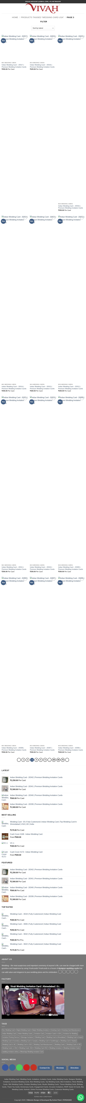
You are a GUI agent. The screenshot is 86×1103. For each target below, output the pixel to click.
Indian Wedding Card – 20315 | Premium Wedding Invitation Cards (70, 207)
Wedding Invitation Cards (72, 1048)
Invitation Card (39, 1033)
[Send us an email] (72, 972)
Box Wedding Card (8, 1030)
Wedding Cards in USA (9, 1048)
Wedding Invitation (55, 1048)
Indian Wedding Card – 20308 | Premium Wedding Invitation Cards (14, 749)
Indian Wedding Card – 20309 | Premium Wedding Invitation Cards (70, 568)
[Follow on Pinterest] (76, 972)
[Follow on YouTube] (33, 1067)
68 (54, 760)
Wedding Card (39, 1037)
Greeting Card (55, 1030)
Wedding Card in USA (25, 1044)
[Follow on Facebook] (60, 972)
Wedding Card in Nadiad (68, 1041)
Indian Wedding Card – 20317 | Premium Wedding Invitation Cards (14, 66)
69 (58, 760)
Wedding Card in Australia (10, 1041)
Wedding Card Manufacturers (43, 1044)
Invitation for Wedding (70, 1033)
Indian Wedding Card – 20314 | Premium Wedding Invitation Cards (14, 387)
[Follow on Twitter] (68, 972)
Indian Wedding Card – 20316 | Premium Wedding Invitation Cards (42, 66)
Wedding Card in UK (8, 1044)
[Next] (67, 760)
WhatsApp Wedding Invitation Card (31, 1052)
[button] (3, 8)
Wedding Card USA (41, 1048)
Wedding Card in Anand (74, 1037)
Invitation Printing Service (10, 1037)
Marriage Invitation (27, 1037)
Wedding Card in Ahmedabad (55, 1037)
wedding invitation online (10, 1052)
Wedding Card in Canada (29, 1041)
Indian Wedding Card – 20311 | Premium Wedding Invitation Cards (14, 568)
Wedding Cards (60, 1044)
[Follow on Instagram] (64, 972)
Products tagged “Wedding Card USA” (42, 17)
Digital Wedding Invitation (40, 1030)
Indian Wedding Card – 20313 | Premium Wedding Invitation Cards (42, 387)
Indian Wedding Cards (25, 1033)
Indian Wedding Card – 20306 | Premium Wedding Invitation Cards (70, 749)
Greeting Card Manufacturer (71, 1030)
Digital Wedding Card (23, 1030)
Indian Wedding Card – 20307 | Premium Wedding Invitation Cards (42, 749)
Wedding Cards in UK (74, 1044)
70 (63, 760)
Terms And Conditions (43, 1096)
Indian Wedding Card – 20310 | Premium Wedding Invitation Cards (42, 568)
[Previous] (19, 760)
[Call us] (19, 1067)
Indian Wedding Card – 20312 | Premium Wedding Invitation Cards (70, 387)
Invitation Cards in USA (53, 1033)
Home (15, 17)
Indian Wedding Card (9, 1033)
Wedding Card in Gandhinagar (49, 1041)
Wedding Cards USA (26, 1048)
